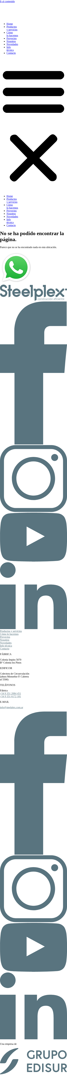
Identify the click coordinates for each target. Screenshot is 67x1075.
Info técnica (6, 645)
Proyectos (12, 38)
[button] (33, 124)
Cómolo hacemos (12, 34)
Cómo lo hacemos (9, 634)
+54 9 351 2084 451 (10, 693)
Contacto (11, 53)
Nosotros (11, 41)
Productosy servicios (12, 28)
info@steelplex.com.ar (11, 707)
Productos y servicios (11, 631)
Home (10, 23)
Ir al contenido (7, 1)
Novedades (12, 44)
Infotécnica (10, 48)
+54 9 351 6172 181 (10, 696)
